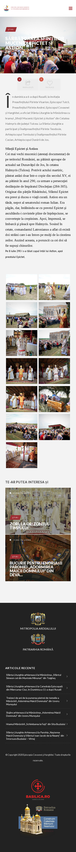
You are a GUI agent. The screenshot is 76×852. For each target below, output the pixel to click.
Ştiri (11, 29)
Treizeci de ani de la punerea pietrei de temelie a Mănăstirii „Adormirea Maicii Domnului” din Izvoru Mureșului (32, 701)
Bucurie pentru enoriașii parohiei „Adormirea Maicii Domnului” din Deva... (36, 569)
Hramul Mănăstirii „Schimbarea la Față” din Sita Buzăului (35, 724)
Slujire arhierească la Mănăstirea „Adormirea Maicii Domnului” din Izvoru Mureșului (33, 714)
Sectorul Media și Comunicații (28, 57)
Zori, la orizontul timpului (29, 526)
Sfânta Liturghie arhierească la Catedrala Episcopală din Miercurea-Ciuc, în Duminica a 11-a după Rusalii (34, 688)
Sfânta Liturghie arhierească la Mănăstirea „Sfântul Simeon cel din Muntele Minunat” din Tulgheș (33, 676)
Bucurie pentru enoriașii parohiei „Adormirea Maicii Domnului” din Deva (38, 558)
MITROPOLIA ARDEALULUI (38, 628)
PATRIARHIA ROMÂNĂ (38, 649)
